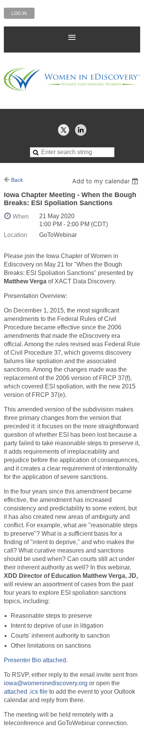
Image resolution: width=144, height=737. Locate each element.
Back (17, 180)
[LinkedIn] (80, 130)
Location (15, 235)
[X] (64, 130)
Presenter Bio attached (35, 660)
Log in (19, 13)
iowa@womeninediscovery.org (46, 683)
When (21, 216)
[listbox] (106, 181)
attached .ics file (26, 691)
